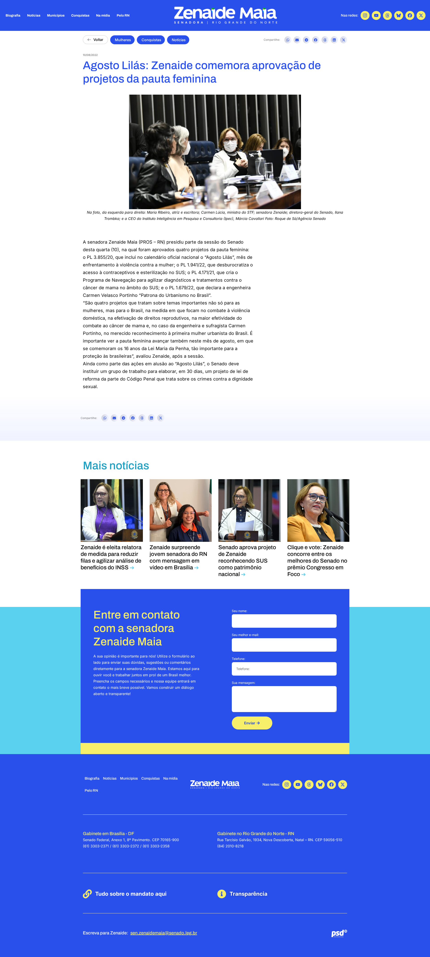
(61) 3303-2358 (156, 846)
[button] (288, 39)
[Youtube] (376, 15)
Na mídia (103, 15)
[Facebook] (409, 15)
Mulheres (123, 40)
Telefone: (238, 659)
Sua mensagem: (243, 683)
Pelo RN (123, 15)
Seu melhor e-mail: (245, 635)
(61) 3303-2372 (125, 846)
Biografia (13, 15)
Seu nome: (239, 611)
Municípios (55, 15)
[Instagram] (365, 15)
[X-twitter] (421, 15)
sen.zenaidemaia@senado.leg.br (163, 932)
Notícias (33, 15)
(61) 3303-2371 (96, 846)
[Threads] (387, 15)
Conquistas (80, 15)
